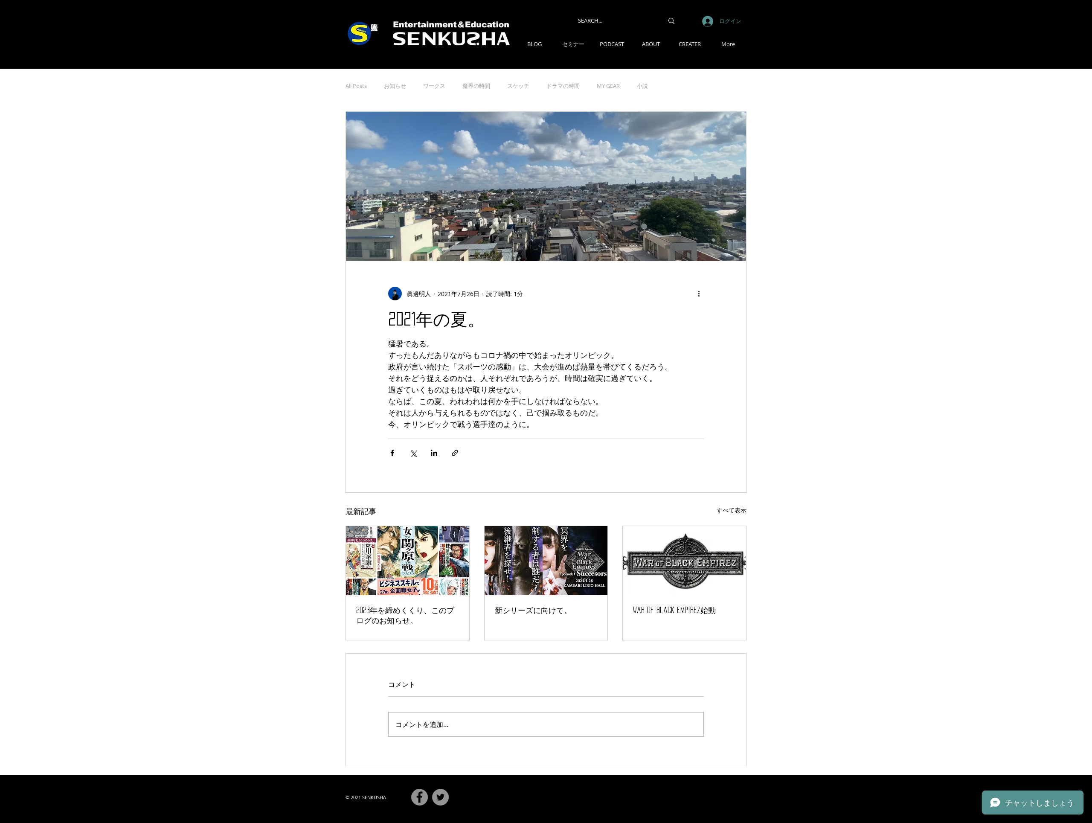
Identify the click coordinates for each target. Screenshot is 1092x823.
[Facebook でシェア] (392, 453)
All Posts (356, 86)
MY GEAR (608, 86)
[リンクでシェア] (455, 453)
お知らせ (395, 86)
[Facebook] (419, 797)
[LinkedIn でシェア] (434, 453)
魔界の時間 (476, 86)
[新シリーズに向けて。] (546, 560)
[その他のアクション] (699, 293)
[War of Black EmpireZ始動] (684, 560)
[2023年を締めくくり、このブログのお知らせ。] (407, 560)
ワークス (434, 86)
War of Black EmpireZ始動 (674, 610)
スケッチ (518, 86)
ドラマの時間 (563, 86)
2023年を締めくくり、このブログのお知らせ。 (405, 615)
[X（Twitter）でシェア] (413, 453)
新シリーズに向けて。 (533, 610)
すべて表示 (731, 510)
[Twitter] (440, 797)
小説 (642, 86)
